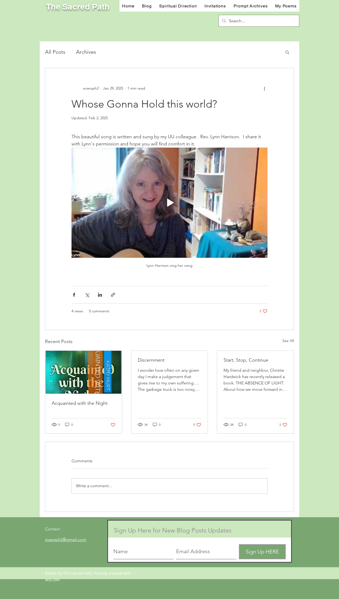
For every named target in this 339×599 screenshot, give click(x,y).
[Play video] (169, 203)
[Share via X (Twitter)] (87, 294)
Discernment (151, 360)
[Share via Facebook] (74, 294)
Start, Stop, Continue (246, 360)
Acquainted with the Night (80, 403)
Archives (86, 52)
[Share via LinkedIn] (99, 294)
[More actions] (264, 88)
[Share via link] (112, 294)
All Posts (55, 52)
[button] (215, 6)
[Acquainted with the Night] (83, 372)
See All (288, 340)
